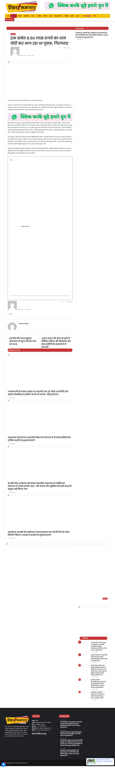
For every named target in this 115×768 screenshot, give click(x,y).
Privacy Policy (106, 763)
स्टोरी (94, 16)
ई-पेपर (86, 16)
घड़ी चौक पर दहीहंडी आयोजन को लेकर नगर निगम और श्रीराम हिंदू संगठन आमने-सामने (97, 695)
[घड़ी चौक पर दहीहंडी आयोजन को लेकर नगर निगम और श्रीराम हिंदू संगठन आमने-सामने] (84, 694)
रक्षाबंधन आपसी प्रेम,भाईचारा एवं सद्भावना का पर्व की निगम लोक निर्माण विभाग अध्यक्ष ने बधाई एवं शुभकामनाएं (91, 35)
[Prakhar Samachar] (21, 7)
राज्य (32, 16)
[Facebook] (33, 737)
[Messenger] (3, 767)
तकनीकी (66, 16)
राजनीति (39, 16)
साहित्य (72, 16)
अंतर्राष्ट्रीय (26, 16)
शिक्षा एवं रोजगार (58, 16)
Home (99, 763)
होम (8, 16)
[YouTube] (37, 737)
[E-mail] (11, 299)
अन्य (77, 16)
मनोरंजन (45, 16)
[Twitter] (35, 737)
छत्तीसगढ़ (14, 16)
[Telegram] (6, 767)
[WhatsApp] (5, 767)
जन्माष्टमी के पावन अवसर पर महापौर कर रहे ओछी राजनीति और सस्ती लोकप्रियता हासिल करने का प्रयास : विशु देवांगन (99, 646)
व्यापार (51, 16)
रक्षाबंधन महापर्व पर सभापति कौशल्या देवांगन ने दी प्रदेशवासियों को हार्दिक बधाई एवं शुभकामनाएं (99, 658)
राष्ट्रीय (19, 16)
